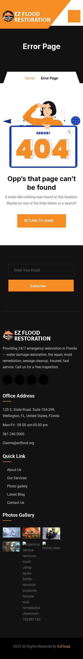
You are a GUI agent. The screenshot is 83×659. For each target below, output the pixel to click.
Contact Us (15, 503)
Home (29, 78)
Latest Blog (16, 494)
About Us (14, 470)
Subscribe (38, 286)
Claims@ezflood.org (18, 443)
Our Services (17, 478)
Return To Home (39, 221)
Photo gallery (17, 486)
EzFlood (64, 646)
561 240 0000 (13, 434)
